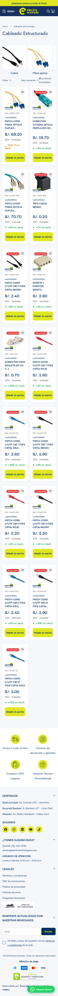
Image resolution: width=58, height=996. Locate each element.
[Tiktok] (39, 829)
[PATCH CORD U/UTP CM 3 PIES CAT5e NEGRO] (15, 261)
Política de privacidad (13, 886)
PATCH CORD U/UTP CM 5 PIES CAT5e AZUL (15, 603)
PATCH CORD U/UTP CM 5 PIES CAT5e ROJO (15, 523)
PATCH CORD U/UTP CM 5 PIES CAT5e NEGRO (43, 523)
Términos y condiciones (14, 875)
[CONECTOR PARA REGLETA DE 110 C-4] (15, 340)
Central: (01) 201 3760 (14, 846)
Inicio (5, 26)
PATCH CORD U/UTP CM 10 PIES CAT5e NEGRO (40, 603)
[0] (53, 11)
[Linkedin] (22, 829)
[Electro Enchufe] (29, 11)
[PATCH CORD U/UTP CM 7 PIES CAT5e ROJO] (43, 340)
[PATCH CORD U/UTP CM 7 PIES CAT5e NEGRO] (43, 419)
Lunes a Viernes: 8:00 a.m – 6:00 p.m (21, 860)
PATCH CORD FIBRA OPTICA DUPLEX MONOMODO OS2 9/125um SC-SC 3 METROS (15, 124)
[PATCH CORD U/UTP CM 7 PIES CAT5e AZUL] (15, 419)
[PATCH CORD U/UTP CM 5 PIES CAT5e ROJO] (15, 498)
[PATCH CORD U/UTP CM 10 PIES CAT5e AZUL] (15, 657)
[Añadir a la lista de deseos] (22, 92)
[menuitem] (14, 60)
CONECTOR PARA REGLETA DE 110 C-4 (15, 365)
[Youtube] (31, 829)
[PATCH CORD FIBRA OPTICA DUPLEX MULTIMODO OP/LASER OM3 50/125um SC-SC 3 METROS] (15, 182)
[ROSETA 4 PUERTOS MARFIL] (43, 261)
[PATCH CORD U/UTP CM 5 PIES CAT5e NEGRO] (43, 498)
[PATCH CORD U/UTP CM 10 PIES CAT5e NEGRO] (43, 577)
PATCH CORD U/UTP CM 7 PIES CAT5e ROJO (43, 365)
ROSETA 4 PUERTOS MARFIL (38, 286)
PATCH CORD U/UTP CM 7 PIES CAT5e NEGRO (43, 444)
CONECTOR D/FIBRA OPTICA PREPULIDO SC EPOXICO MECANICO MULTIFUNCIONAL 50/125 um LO (43, 124)
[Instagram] (14, 829)
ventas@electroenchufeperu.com (19, 850)
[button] (41, 989)
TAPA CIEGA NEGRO (40, 205)
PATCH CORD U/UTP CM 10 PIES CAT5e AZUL (15, 682)
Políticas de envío (11, 892)
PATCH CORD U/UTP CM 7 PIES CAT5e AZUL (15, 444)
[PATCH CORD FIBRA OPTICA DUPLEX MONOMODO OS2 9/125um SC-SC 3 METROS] (15, 99)
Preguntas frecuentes (13, 898)
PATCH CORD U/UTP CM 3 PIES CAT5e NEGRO (15, 286)
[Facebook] (5, 829)
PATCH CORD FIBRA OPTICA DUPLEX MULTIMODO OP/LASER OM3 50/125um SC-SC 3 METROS (14, 207)
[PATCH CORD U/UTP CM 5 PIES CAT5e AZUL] (15, 577)
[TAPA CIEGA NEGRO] (43, 182)
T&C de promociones (13, 881)
